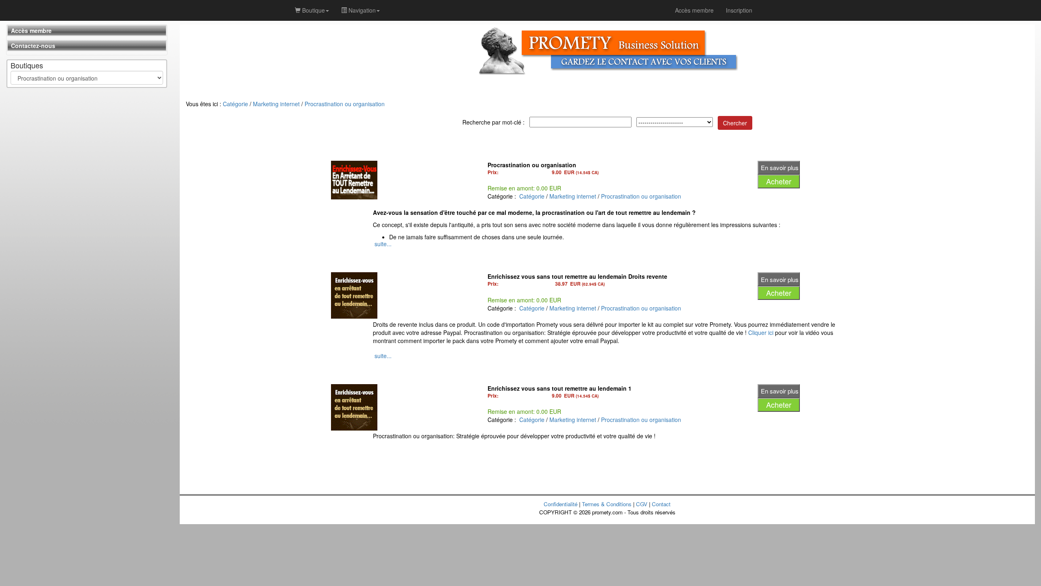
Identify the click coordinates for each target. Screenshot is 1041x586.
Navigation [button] (361, 10)
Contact (661, 504)
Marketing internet (276, 104)
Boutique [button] (313, 10)
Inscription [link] (739, 10)
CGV (641, 504)
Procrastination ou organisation (345, 104)
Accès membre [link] (694, 10)
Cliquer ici (760, 332)
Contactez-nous (33, 46)
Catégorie (235, 104)
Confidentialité (560, 504)
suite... (383, 244)
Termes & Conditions (607, 504)
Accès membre (31, 30)
